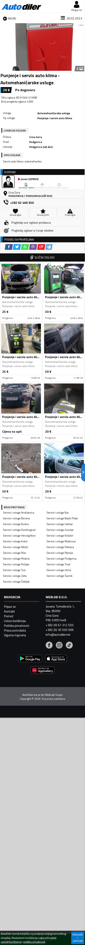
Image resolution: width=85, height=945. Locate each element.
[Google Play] (30, 659)
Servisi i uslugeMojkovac (61, 541)
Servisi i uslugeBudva (16, 524)
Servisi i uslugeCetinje (59, 524)
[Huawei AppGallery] (42, 671)
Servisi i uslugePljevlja (59, 553)
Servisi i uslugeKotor (15, 541)
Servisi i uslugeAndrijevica (18, 512)
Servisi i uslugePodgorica (61, 558)
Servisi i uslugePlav (14, 553)
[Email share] (41, 247)
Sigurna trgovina (15, 635)
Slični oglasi (45, 257)
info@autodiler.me (58, 634)
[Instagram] (59, 646)
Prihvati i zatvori (77, 938)
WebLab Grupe (54, 695)
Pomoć (8, 616)
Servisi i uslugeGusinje (60, 530)
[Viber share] (33, 247)
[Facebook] (49, 646)
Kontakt (9, 611)
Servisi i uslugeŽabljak (16, 581)
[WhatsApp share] (25, 247)
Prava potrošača (15, 630)
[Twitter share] (17, 247)
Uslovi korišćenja (15, 620)
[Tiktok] (69, 646)
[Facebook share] (9, 247)
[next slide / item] (81, 47)
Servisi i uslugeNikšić (15, 547)
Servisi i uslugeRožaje (16, 564)
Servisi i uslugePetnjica (60, 547)
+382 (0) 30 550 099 (60, 629)
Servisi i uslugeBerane (16, 518)
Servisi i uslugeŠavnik (59, 576)
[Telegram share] (49, 247)
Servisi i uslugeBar (57, 512)
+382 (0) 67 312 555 (60, 625)
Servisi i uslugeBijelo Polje (62, 518)
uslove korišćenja (11, 942)
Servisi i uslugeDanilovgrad (19, 530)
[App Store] (56, 659)
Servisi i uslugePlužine (16, 558)
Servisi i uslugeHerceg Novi (19, 535)
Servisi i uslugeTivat (58, 564)
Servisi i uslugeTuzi (14, 570)
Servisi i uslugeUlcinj (58, 570)
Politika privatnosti (16, 625)
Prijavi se (10, 606)
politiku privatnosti (34, 942)
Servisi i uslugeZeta (14, 576)
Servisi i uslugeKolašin (59, 535)
